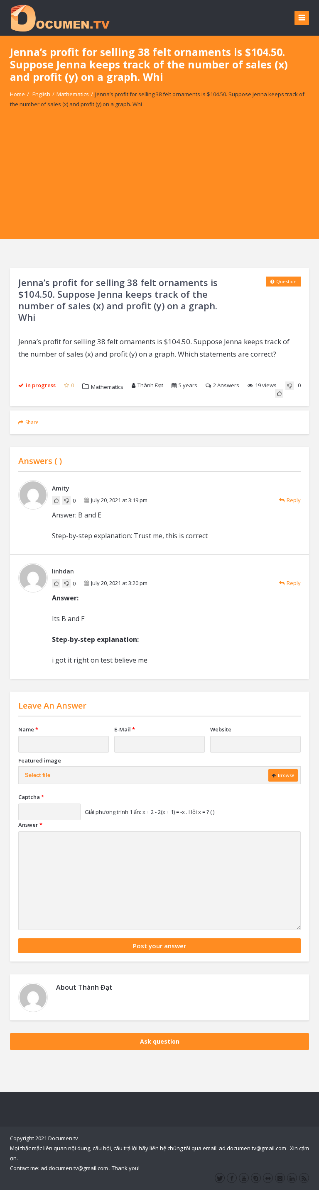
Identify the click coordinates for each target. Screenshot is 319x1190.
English (41, 94)
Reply (294, 500)
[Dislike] (289, 385)
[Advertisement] (159, 181)
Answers (226, 385)
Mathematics (72, 94)
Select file (37, 775)
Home (17, 94)
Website (220, 729)
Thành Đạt (150, 385)
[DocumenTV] (60, 17)
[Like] (279, 393)
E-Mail (124, 729)
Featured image (39, 760)
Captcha (31, 797)
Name (28, 729)
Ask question (159, 1041)
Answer (30, 824)
